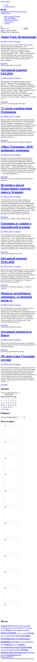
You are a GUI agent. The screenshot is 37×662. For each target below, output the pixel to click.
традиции (17, 652)
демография (10, 636)
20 (2, 405)
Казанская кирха (10, 6)
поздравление (7, 647)
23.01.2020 (8, 196)
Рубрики (3, 417)
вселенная (24, 633)
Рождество (21, 628)
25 (13, 405)
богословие (25, 630)
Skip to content (5, 1)
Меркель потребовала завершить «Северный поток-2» (16, 297)
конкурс (14, 639)
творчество (6, 652)
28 (4, 407)
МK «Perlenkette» (10, 18)
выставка (3, 636)
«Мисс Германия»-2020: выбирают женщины (17, 148)
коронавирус (16, 642)
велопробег (19, 633)
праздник (27, 647)
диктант (18, 636)
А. (3, 41)
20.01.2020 (8, 231)
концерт (5, 641)
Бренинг (15, 626)
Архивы (3, 393)
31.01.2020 (8, 41)
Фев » (7, 409)
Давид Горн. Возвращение (18, 37)
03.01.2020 (8, 340)
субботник (23, 650)
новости (8, 644)
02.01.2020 (8, 364)
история (5, 638)
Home (2, 30)
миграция (29, 642)
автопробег (14, 630)
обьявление (15, 644)
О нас (6, 5)
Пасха (14, 628)
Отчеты (7, 23)
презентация (4, 650)
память (21, 644)
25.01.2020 (8, 155)
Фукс (8, 630)
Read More (4, 63)
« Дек (2, 409)
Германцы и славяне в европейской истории (16, 225)
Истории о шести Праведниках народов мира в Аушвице (16, 188)
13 (2, 403)
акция (19, 630)
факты (25, 652)
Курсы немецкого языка (12, 16)
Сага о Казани (9, 21)
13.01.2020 (8, 266)
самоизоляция (14, 650)
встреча (30, 633)
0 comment (17, 41)
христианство (12, 655)
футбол (3, 655)
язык (19, 655)
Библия (10, 626)
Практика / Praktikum (11, 20)
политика (17, 647)
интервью (25, 635)
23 (8, 405)
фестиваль (31, 652)
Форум (3, 630)
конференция (24, 638)
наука (2, 644)
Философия (28, 628)
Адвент (4, 626)
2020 (8, 30)
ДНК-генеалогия (24, 626)
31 (11, 407)
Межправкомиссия (6, 628)
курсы (23, 642)
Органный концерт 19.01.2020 (14, 260)
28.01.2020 (8, 116)
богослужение (8, 632)
